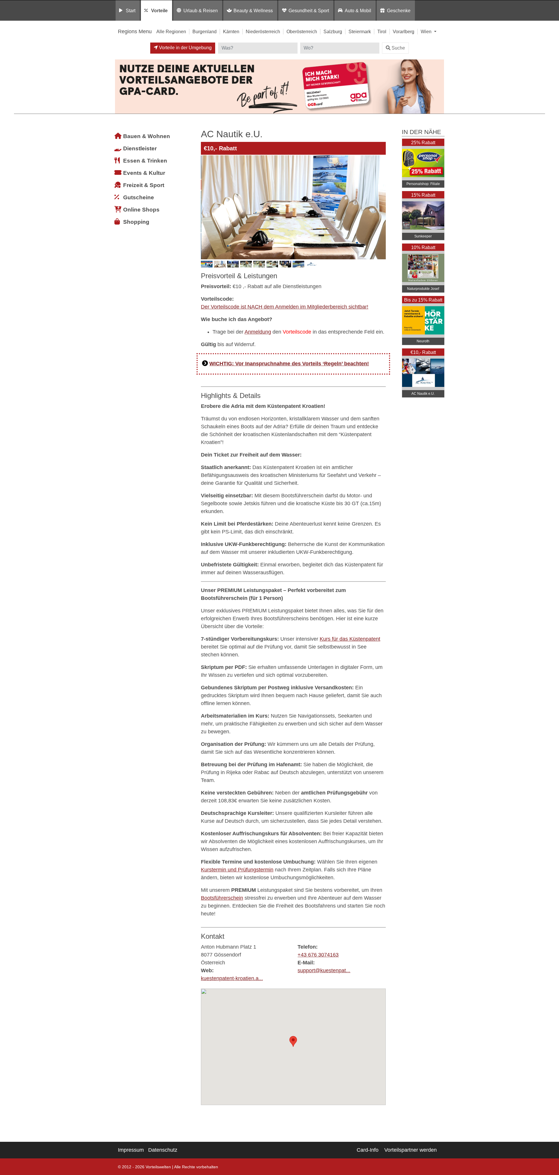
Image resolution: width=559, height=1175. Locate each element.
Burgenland (204, 31)
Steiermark (360, 31)
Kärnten (231, 31)
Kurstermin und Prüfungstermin (237, 870)
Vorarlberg (403, 31)
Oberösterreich (301, 31)
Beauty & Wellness (253, 10)
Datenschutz (162, 1150)
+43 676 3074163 (318, 955)
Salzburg (332, 31)
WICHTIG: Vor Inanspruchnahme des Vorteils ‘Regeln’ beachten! (289, 364)
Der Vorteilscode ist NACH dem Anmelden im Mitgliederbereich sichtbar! (284, 307)
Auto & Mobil (358, 10)
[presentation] (206, 207)
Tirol (381, 31)
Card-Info (367, 1150)
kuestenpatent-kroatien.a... (232, 978)
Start (130, 10)
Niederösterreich (263, 31)
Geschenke (399, 10)
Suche (398, 47)
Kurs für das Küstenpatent (350, 639)
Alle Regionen (171, 31)
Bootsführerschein (222, 898)
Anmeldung (258, 332)
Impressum (131, 1150)
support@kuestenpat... (324, 970)
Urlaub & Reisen (200, 10)
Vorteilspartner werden (410, 1150)
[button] (293, 1041)
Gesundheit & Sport (309, 10)
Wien (427, 31)
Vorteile (159, 10)
